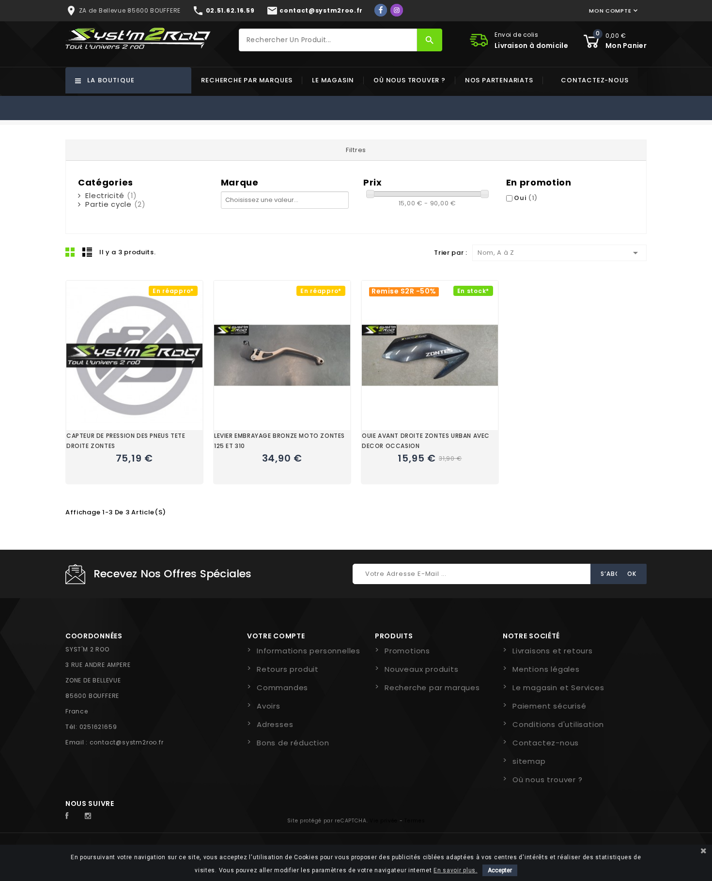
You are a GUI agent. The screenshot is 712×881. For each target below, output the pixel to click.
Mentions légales (546, 669)
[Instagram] (396, 10)
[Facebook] (380, 10)
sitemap (529, 761)
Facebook (72, 816)
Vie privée (384, 820)
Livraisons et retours (552, 651)
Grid (70, 252)
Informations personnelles (308, 651)
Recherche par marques (247, 80)
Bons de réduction (293, 743)
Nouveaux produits (422, 669)
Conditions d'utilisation (558, 724)
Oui (526, 197)
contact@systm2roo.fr (127, 742)
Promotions (407, 651)
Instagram (90, 816)
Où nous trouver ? (409, 80)
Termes (414, 820)
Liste (87, 252)
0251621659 (98, 727)
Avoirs (268, 706)
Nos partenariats (499, 80)
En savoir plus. (455, 870)
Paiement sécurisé (549, 706)
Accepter (500, 870)
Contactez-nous (594, 80)
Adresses (275, 724)
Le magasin (333, 80)
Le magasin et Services (558, 687)
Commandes (282, 687)
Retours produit (288, 669)
